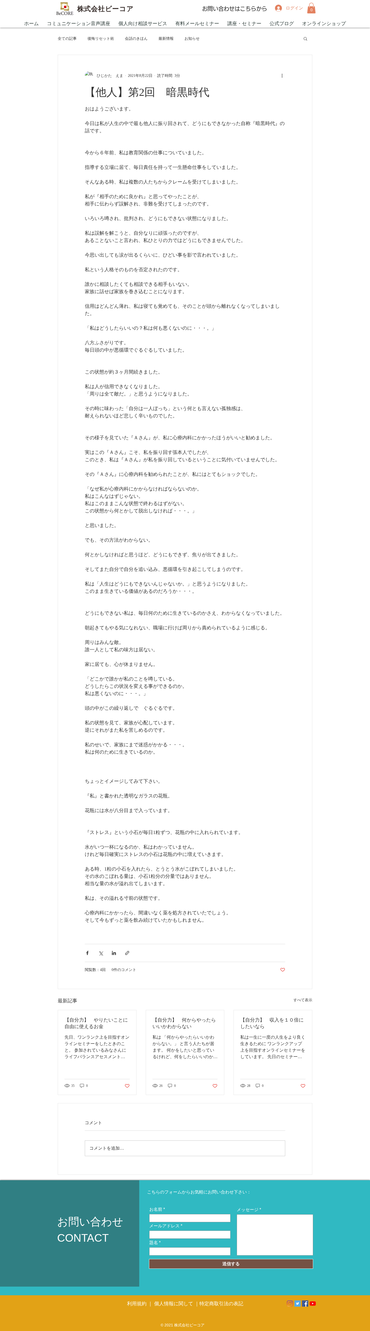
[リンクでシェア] (127, 953)
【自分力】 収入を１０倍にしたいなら (272, 1023)
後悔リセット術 (100, 39)
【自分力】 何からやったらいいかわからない (184, 1023)
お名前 (155, 1209)
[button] (311, 8)
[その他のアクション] (282, 75)
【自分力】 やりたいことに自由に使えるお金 (96, 1023)
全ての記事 (67, 39)
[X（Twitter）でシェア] (100, 953)
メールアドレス (164, 1226)
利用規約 (137, 1303)
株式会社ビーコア (105, 8)
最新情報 (166, 39)
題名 (153, 1243)
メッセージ (247, 1210)
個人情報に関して (173, 1303)
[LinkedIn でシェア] (113, 953)
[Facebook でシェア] (87, 953)
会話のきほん (136, 39)
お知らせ (192, 39)
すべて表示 (302, 1000)
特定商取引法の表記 (221, 1303)
